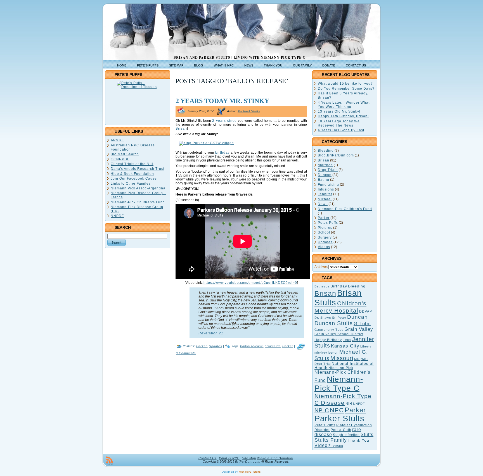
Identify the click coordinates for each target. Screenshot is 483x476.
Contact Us (207, 458)
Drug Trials (328, 170)
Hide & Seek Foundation (132, 174)
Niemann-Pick (340, 368)
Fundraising (328, 185)
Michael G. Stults (250, 471)
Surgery (325, 237)
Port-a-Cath (341, 430)
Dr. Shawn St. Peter (330, 317)
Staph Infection (346, 435)
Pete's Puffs (324, 425)
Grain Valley (358, 329)
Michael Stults (249, 111)
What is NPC (229, 458)
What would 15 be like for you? (345, 83)
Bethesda (322, 286)
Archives (321, 267)
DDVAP (365, 311)
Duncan (325, 175)
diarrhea (325, 165)
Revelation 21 (210, 333)
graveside (273, 346)
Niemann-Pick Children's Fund (138, 202)
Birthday (338, 286)
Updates (215, 346)
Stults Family (330, 440)
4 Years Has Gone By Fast (341, 130)
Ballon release (251, 346)
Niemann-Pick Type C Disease (342, 399)
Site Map (249, 458)
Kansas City (345, 346)
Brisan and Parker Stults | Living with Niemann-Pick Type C (240, 57)
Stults (367, 434)
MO (357, 359)
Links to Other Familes (131, 183)
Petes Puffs (328, 223)
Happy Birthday (328, 340)
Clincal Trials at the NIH (132, 164)
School (324, 232)
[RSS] (109, 460)
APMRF (117, 140)
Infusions (326, 189)
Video (321, 445)
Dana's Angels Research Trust (137, 169)
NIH (348, 404)
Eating (323, 180)
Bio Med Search (125, 154)
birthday (222, 152)
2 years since (224, 121)
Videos (324, 247)
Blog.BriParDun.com (336, 155)
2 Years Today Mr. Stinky (222, 100)
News (323, 204)
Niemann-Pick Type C (338, 383)
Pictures (325, 228)
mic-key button (326, 352)
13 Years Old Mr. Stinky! (339, 111)
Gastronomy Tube (329, 329)
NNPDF (117, 216)
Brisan (181, 128)
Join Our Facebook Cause (134, 178)
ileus (347, 340)
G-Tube (362, 323)
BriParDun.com (247, 461)
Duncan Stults (333, 323)
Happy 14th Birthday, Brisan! (343, 116)
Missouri (341, 358)
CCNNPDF (120, 159)
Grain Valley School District (338, 334)
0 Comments (186, 353)
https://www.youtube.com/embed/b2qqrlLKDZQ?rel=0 (250, 283)
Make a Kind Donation (275, 458)
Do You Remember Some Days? (346, 89)
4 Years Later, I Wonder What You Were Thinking (344, 105)
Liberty (365, 346)
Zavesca (335, 446)
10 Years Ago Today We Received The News (339, 123)
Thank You (358, 440)
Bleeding (326, 151)
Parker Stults (339, 418)
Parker (201, 346)
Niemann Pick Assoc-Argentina (138, 188)
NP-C (321, 410)
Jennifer (325, 194)
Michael (325, 199)
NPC (337, 410)
